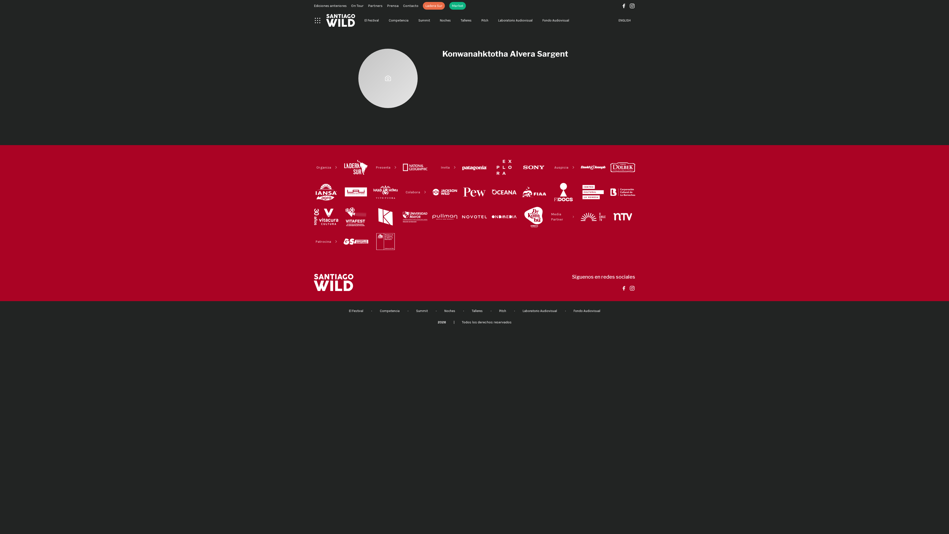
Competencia (399, 20)
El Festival (372, 20)
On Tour (357, 6)
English (625, 20)
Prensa (393, 6)
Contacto (410, 6)
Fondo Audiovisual (555, 20)
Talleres (466, 20)
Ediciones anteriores (330, 6)
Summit (424, 20)
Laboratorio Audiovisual (515, 20)
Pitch (484, 20)
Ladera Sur (433, 6)
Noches (445, 20)
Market (457, 6)
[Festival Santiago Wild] (340, 20)
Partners (375, 6)
